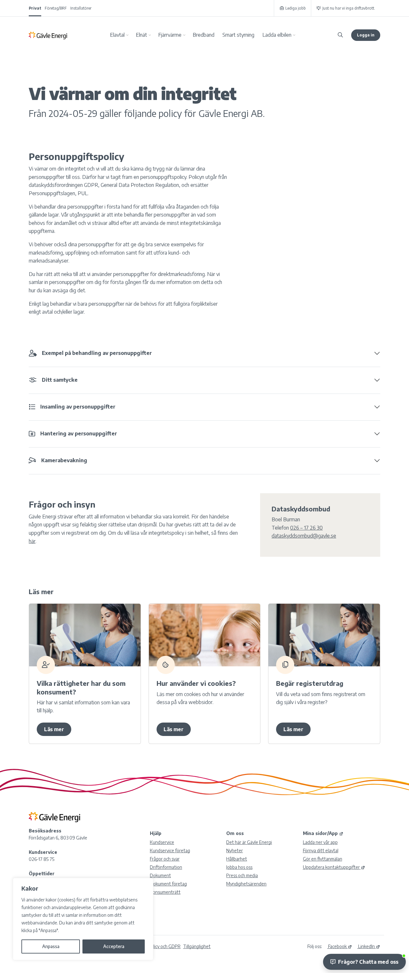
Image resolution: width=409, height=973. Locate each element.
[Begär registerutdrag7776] (324, 635)
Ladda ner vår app (320, 842)
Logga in (365, 35)
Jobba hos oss (239, 867)
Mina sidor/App (320, 833)
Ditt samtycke (60, 380)
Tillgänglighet (197, 946)
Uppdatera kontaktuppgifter (331, 867)
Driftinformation (166, 867)
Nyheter (234, 850)
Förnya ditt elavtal (320, 850)
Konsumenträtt (165, 892)
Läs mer (54, 729)
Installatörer (80, 8)
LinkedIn (366, 946)
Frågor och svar (165, 859)
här (32, 541)
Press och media (242, 875)
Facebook (337, 946)
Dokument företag (168, 883)
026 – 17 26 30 (306, 528)
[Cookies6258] (204, 635)
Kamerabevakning (64, 460)
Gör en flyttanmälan (322, 859)
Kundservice (162, 842)
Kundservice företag (170, 850)
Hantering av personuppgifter (78, 433)
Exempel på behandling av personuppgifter (97, 353)
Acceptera (113, 946)
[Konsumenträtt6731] (85, 635)
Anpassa (50, 946)
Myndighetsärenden (246, 883)
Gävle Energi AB (48, 35)
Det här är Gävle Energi (249, 842)
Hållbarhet (236, 859)
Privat (35, 8)
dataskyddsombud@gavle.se (304, 535)
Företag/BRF (56, 8)
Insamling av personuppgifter (77, 406)
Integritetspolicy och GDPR (154, 946)
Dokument (160, 875)
